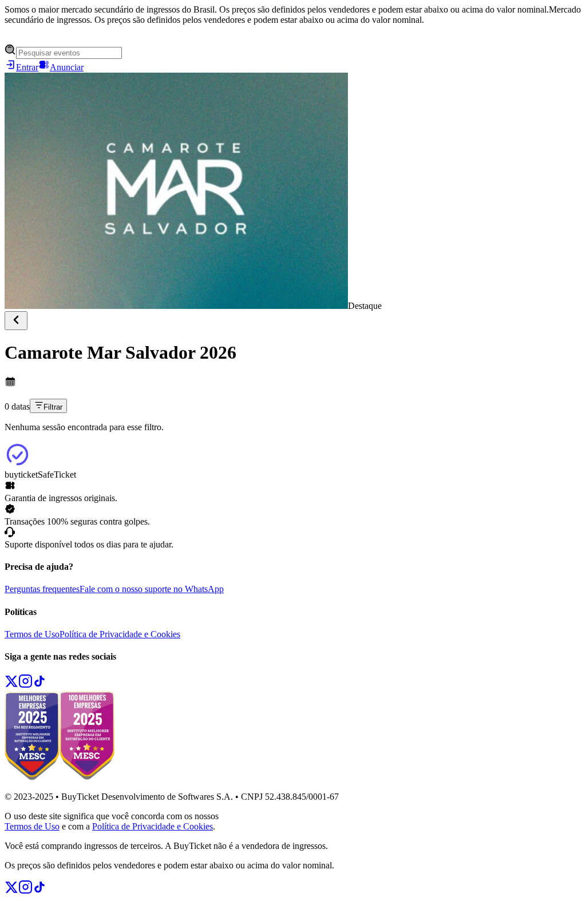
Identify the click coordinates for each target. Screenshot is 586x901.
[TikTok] (39, 685)
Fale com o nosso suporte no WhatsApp (152, 589)
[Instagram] (25, 685)
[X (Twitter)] (11, 685)
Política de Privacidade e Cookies (120, 634)
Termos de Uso (32, 634)
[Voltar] (16, 320)
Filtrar (52, 407)
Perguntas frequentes (42, 589)
